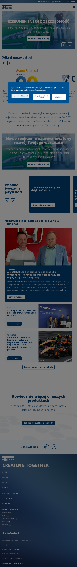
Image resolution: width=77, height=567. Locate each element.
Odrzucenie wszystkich (58, 96)
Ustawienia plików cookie (20, 96)
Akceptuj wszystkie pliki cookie (41, 96)
